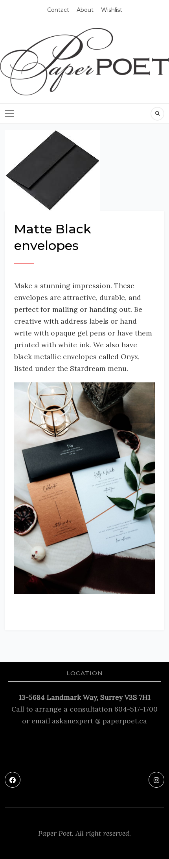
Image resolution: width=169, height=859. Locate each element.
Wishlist (111, 9)
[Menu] (9, 113)
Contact (58, 9)
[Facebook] (12, 780)
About (85, 9)
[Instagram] (156, 780)
